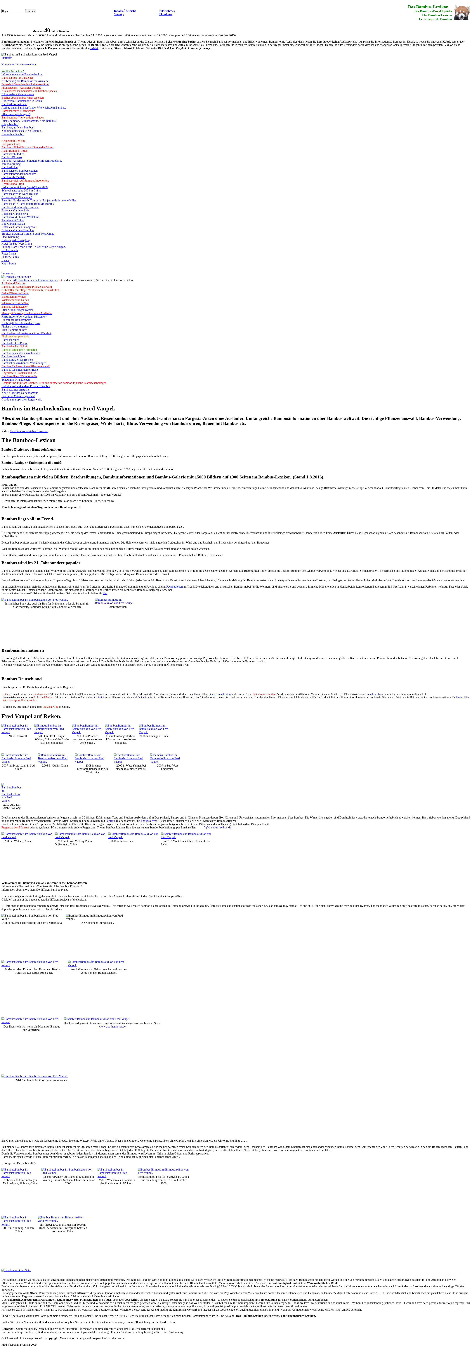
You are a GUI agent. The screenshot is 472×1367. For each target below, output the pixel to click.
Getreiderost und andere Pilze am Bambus (25, 386)
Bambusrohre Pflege (13, 356)
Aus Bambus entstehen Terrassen (29, 431)
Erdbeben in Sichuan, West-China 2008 (24, 187)
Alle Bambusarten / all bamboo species (35, 280)
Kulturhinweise (145, 697)
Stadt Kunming (10, 236)
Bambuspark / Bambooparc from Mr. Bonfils (27, 203)
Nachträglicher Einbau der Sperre (20, 323)
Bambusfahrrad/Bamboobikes (18, 173)
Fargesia (110, 820)
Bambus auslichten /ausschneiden (20, 353)
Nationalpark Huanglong (15, 240)
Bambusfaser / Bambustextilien (19, 170)
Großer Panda (9, 250)
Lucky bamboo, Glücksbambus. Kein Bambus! (28, 120)
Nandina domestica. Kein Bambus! (21, 130)
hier (105, 593)
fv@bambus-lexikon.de (217, 827)
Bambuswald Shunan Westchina (20, 217)
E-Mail (94, 48)
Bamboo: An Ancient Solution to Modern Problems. (31, 160)
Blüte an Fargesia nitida (220, 694)
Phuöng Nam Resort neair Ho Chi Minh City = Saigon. (33, 246)
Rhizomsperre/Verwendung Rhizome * (24, 316)
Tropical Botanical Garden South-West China (27, 233)
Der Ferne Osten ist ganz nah (18, 396)
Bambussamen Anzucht (15, 389)
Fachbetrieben (174, 586)
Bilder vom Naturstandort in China (21, 100)
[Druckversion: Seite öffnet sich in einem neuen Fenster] (16, 276)
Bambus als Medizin (13, 177)
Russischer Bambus (12, 134)
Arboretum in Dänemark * (16, 197)
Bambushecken (10, 339)
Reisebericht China (12, 220)
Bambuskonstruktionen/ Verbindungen (23, 363)
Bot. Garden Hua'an (13, 223)
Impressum (7, 273)
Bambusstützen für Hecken (17, 359)
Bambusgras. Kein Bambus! (17, 127)
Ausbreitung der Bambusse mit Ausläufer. (25, 81)
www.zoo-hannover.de (112, 1026)
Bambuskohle (9, 167)
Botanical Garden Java (14, 213)
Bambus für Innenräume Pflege (19, 369)
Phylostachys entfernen (14, 326)
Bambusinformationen (14, 104)
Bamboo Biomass (11, 157)
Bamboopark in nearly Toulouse (20, 207)
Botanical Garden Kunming (17, 230)
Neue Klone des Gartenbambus (19, 392)
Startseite (6, 57)
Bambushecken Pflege (14, 343)
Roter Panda (8, 253)
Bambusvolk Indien (12, 154)
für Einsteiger (100, 697)
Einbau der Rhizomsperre (16, 319)
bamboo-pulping (11, 164)
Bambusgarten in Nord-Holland (19, 193)
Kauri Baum (8, 263)
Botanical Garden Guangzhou (18, 227)
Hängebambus (9, 124)
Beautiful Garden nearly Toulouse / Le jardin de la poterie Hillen (39, 200)
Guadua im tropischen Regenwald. (21, 399)
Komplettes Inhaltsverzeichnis (18, 64)
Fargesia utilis (373, 694)
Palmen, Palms (10, 256)
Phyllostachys (149, 820)
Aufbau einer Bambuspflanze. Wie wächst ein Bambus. (33, 107)
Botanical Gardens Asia (15, 210)
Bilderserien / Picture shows (17, 94)
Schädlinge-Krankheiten (15, 379)
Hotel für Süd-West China (16, 243)
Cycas (5, 260)
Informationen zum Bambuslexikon (22, 74)
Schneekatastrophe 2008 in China (21, 190)
